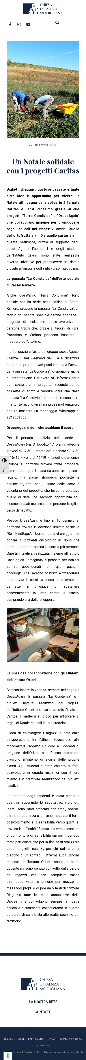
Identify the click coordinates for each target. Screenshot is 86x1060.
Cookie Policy (33, 1052)
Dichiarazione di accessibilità (64, 1052)
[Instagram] (19, 24)
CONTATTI (43, 1012)
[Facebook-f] (10, 24)
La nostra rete (43, 1002)
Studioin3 (43, 1045)
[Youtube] (28, 24)
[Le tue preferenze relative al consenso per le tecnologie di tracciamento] (8, 1056)
